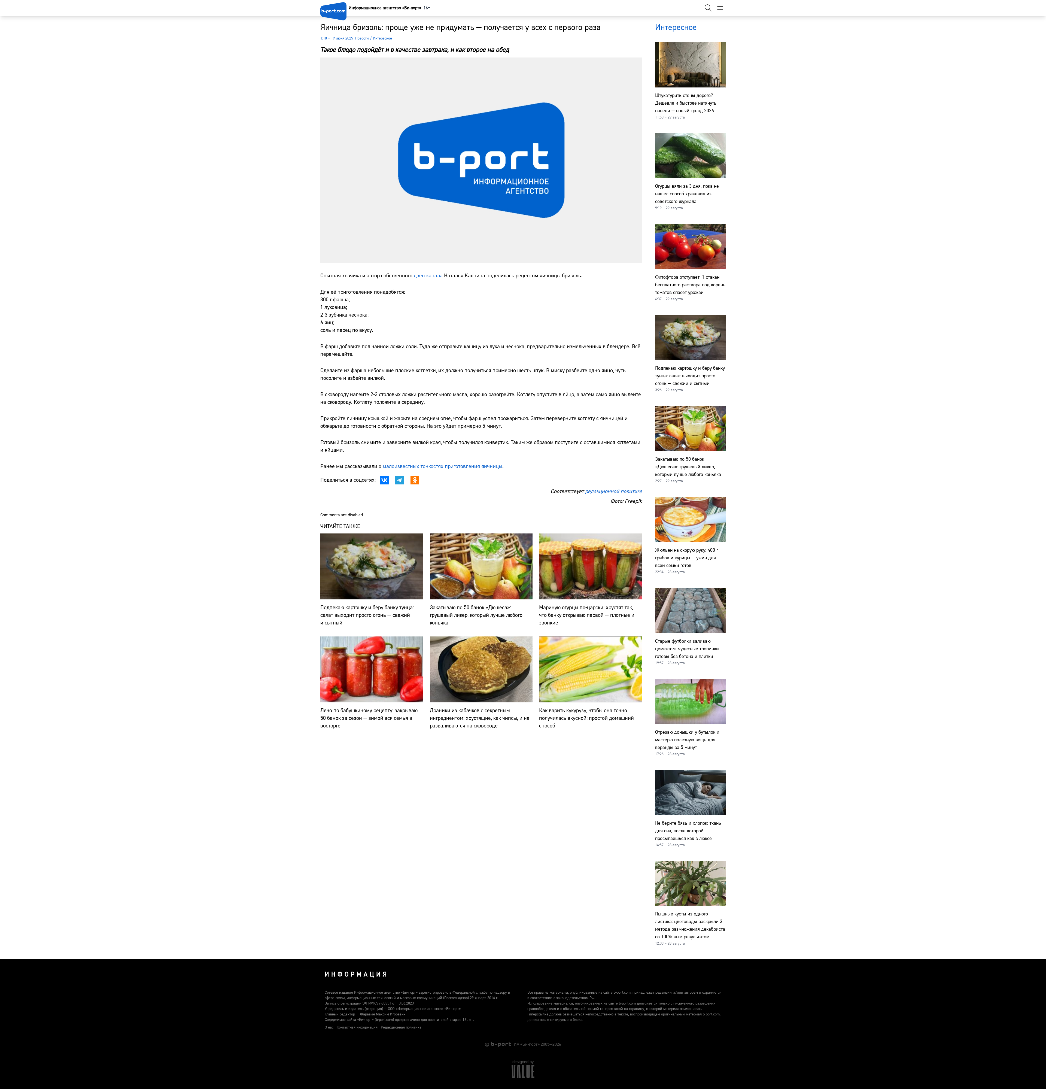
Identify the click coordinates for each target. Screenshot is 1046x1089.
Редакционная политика (401, 1027)
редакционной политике (613, 491)
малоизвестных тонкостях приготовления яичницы (442, 466)
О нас (329, 1027)
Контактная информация (357, 1027)
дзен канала (429, 275)
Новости (362, 38)
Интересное (382, 38)
